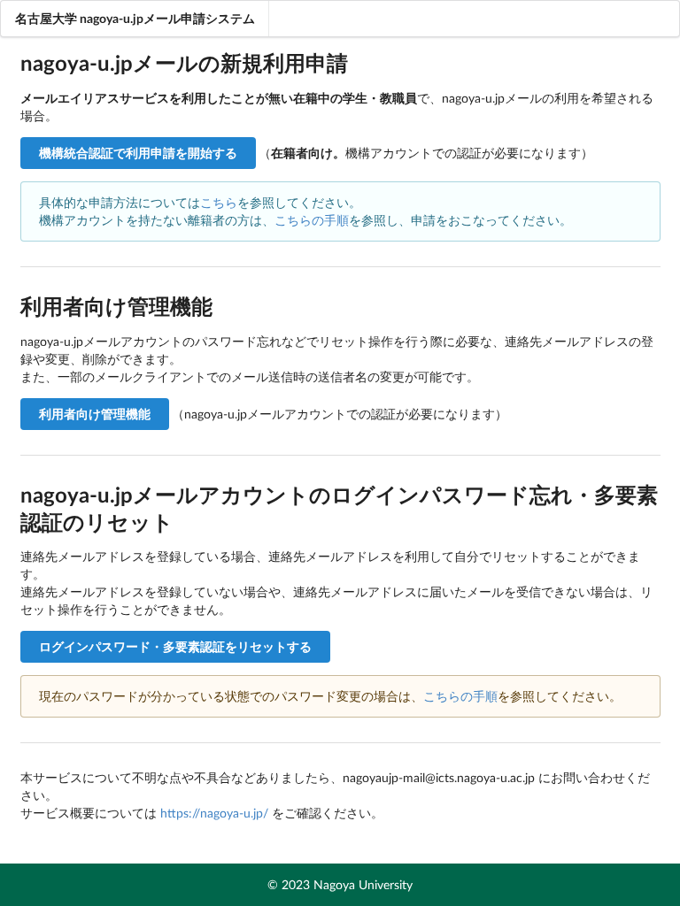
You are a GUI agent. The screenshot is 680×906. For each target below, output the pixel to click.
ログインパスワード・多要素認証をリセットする (175, 646)
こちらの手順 (311, 219)
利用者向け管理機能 (95, 413)
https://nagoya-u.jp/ (214, 812)
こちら (218, 202)
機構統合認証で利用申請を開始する (138, 152)
